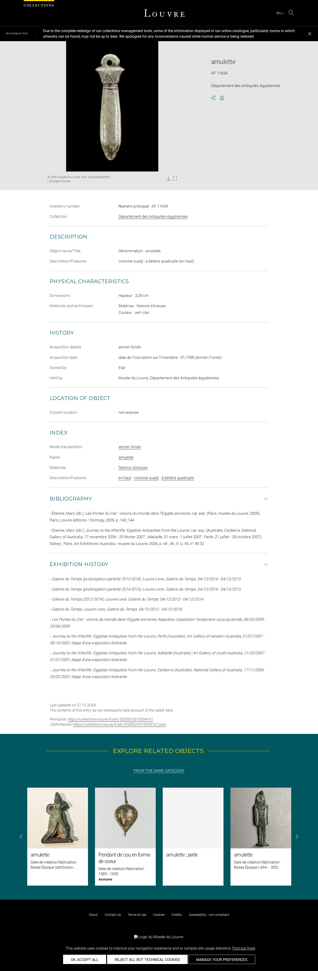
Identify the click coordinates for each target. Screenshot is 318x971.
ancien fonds (129, 446)
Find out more (243, 948)
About (93, 915)
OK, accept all (84, 960)
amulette (126, 457)
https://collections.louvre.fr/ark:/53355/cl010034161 (110, 719)
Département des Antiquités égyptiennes (153, 216)
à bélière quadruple (178, 477)
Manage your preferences (221, 960)
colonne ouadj (146, 477)
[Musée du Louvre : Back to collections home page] (164, 13)
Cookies (159, 915)
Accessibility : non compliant (209, 915)
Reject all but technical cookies (147, 960)
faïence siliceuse (133, 467)
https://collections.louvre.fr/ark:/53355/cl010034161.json (119, 724)
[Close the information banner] (309, 34)
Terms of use (137, 915)
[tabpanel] (159, 836)
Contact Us (113, 915)
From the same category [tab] (159, 771)
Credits (177, 915)
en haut (124, 477)
